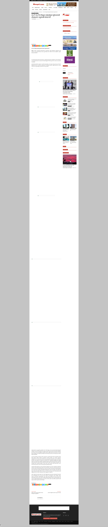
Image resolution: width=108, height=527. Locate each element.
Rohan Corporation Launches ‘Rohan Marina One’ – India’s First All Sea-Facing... (73, 142)
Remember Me (70, 72)
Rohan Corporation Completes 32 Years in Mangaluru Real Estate (72, 117)
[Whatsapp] (46, 46)
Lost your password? (70, 73)
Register (69, 74)
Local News (69, 101)
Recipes (42, 7)
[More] (47, 46)
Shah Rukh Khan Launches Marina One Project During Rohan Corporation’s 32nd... (69, 91)
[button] (76, 7)
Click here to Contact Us (46, 518)
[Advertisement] (46, 41)
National (68, 7)
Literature (40, 9)
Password (64, 70)
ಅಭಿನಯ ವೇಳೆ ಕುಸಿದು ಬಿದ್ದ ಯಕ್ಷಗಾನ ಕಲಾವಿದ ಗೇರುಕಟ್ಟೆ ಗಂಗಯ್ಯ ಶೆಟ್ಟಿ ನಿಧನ (37, 493)
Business (71, 7)
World (49, 9)
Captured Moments (65, 152)
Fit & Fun (46, 7)
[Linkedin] (34, 46)
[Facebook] (73, 0)
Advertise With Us (45, 9)
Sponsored (64, 134)
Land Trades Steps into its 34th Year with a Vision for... (73, 130)
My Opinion (36, 9)
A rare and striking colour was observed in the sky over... (68, 166)
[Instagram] (74, 0)
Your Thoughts (55, 7)
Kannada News (40, 12)
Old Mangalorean (60, 7)
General (33, 9)
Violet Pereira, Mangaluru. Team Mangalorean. (67, 167)
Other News (50, 7)
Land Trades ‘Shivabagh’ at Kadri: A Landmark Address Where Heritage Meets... (72, 100)
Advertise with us (65, 20)
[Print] (37, 46)
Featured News (65, 96)
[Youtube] (36, 46)
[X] (76, 0)
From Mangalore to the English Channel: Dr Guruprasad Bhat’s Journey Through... (71, 104)
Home (33, 7)
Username (64, 68)
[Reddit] (33, 46)
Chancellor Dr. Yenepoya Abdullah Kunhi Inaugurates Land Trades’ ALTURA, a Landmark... (72, 113)
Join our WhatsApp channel (66, 25)
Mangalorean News (37, 7)
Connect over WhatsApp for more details (68, 22)
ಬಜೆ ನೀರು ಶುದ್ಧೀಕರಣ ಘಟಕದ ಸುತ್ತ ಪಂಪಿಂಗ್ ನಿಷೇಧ (54, 492)
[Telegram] (44, 46)
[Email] (39, 46)
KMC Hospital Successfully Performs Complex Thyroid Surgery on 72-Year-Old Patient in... (66, 142)
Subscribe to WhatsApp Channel (67, 28)
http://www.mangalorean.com (40, 498)
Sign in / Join (45, 0)
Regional (65, 7)
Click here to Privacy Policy (53, 518)
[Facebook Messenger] (42, 46)
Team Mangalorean (40, 497)
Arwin (48, 523)
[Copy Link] (41, 46)
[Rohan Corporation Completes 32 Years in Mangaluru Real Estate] (65, 118)
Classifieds (69, 110)
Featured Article (65, 77)
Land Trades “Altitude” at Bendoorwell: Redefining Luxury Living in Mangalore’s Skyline (72, 109)
